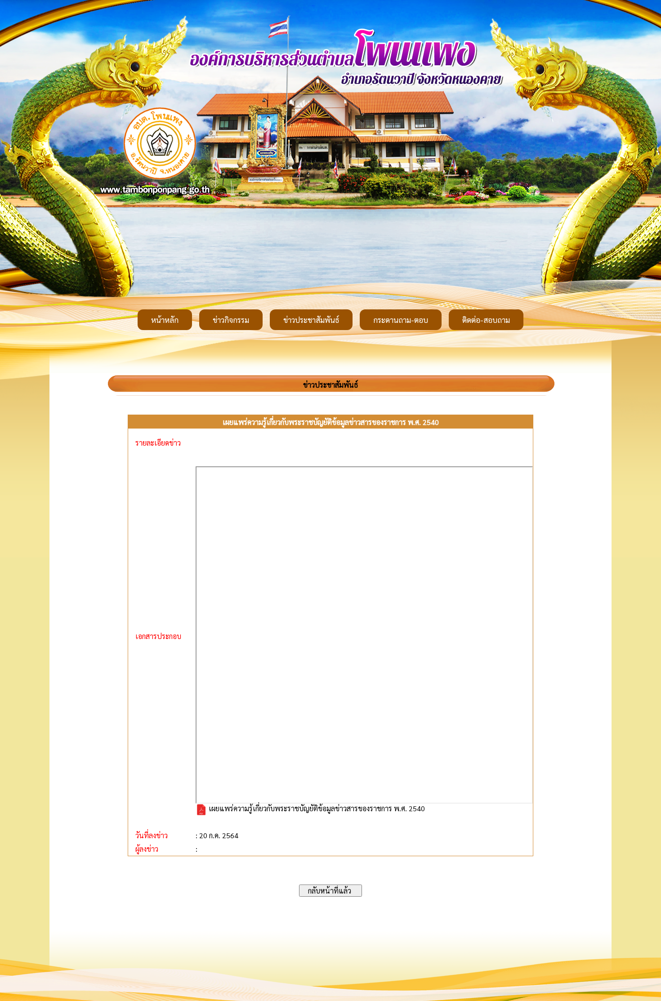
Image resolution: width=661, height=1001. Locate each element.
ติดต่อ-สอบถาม (486, 320)
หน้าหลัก (165, 320)
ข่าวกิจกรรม (231, 320)
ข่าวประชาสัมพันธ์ (311, 320)
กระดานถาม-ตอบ (400, 320)
